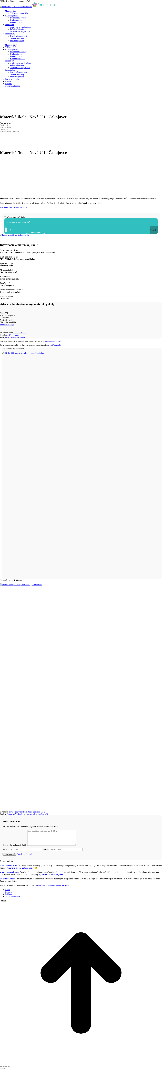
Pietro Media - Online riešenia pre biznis (53, 885)
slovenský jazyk (33, 814)
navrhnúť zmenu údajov (55, 345)
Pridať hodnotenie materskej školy (31, 812)
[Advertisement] (81, 175)
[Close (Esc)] (1, 1066)
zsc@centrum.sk (12, 335)
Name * (6, 849)
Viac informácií (6, 207)
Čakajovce (11, 814)
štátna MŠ (44, 814)
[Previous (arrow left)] (1, 1068)
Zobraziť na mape (7, 324)
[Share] (4, 1066)
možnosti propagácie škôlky (52, 341)
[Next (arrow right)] (4, 1068)
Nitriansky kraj (21, 814)
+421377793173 (19, 333)
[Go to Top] (81, 1063)
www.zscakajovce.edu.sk (15, 337)
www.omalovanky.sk (9, 872)
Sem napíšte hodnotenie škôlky (15, 845)
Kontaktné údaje (20, 207)
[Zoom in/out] (9, 1066)
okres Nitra (13, 812)
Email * (46, 849)
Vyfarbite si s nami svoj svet (51, 874)
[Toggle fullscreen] (6, 1066)
